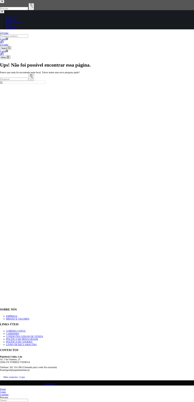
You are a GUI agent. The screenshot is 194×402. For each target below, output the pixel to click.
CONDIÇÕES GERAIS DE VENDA (24, 336)
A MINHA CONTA (16, 331)
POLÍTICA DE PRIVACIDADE (22, 339)
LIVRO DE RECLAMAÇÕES (21, 344)
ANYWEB (49, 384)
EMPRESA (11, 316)
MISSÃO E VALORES (17, 319)
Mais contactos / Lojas (14, 377)
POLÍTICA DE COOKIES (19, 342)
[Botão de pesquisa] (31, 77)
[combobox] (14, 79)
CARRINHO (12, 333)
